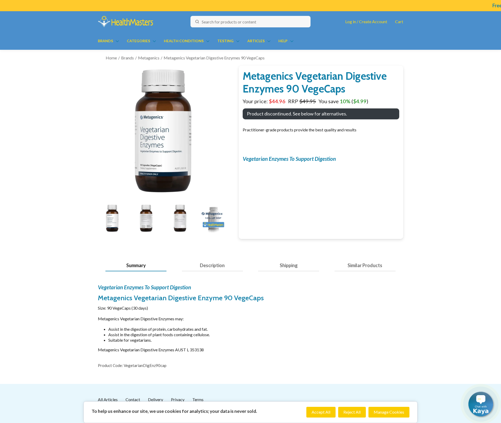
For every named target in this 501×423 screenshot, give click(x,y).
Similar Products (365, 265)
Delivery (155, 399)
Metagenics (148, 57)
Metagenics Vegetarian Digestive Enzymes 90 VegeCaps (214, 57)
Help (283, 41)
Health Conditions (184, 41)
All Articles (108, 399)
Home (111, 57)
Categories (138, 41)
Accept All (321, 411)
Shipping (289, 265)
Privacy (177, 399)
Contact (133, 399)
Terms (198, 399)
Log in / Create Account (366, 21)
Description (212, 265)
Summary (136, 265)
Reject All (352, 411)
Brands (105, 41)
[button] (480, 404)
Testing (225, 41)
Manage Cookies (389, 411)
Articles (256, 41)
